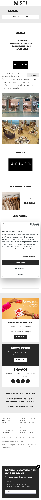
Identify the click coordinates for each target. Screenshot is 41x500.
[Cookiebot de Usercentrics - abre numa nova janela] (30, 224)
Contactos (23, 428)
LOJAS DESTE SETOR (20, 17)
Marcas (4, 422)
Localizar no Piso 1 (21, 46)
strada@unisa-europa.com (21, 43)
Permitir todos (20, 262)
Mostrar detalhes (29, 256)
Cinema (22, 420)
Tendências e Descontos (28, 418)
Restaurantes (6, 420)
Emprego (23, 430)
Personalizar (19, 268)
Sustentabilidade (7, 430)
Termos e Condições (7, 437)
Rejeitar (20, 274)
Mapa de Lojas (21, 49)
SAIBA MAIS (20, 336)
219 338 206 (21, 40)
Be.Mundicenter (6, 439)
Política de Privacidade (23, 249)
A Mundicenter (31, 437)
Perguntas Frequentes (27, 422)
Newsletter (5, 432)
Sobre (4, 428)
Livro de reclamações (20, 437)
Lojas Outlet (6, 418)
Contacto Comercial (26, 432)
